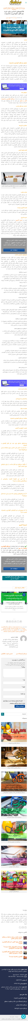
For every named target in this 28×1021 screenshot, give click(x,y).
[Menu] (26, 2)
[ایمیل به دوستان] (12, 621)
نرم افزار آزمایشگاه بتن (21, 654)
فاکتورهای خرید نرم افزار (13, 630)
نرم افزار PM (5, 630)
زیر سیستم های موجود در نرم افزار (17, 7)
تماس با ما (12, 1017)
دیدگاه (23, 667)
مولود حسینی (8, 17)
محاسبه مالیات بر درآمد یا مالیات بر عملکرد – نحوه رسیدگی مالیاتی (12, 937)
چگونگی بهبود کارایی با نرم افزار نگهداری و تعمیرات (12, 942)
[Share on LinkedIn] (7, 621)
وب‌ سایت (23, 694)
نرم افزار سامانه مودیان (21, 1005)
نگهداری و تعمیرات (14, 8)
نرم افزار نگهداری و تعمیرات (20, 998)
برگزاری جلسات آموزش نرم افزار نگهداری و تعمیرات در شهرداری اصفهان (12, 952)
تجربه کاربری (19, 220)
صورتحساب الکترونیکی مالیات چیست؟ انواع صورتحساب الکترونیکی (13, 947)
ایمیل (23, 687)
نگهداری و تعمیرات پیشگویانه (9, 9)
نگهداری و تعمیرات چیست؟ (15, 956)
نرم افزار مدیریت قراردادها (21, 1008)
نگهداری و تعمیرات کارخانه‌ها (9, 631)
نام (24, 680)
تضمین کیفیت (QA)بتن (7, 654)
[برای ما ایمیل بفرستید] (23, 927)
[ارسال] (2, 714)
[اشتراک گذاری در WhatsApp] (20, 621)
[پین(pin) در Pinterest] (10, 621)
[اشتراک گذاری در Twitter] (15, 621)
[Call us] (20, 927)
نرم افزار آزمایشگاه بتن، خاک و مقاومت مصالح (15, 1001)
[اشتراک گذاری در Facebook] (18, 621)
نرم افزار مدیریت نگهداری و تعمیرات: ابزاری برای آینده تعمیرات (14, 603)
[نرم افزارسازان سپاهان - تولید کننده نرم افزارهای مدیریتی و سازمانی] (14, 2)
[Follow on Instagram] (25, 927)
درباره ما (16, 1017)
